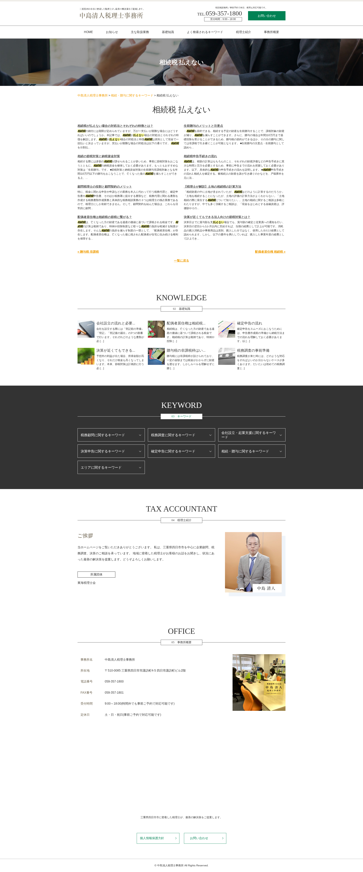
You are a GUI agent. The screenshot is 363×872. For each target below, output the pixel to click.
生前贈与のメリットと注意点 (203, 125)
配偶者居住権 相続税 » (270, 251)
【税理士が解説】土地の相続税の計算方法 (212, 186)
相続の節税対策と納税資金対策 (99, 156)
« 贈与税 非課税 (88, 251)
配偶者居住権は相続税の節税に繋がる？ (105, 217)
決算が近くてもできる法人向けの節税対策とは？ (217, 217)
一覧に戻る (181, 260)
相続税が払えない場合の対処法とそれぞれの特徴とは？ (115, 125)
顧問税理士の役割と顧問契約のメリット (105, 186)
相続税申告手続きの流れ (200, 156)
